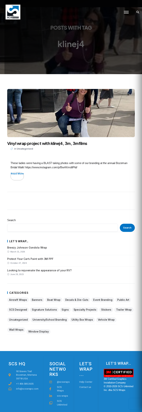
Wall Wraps (16, 329)
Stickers (106, 309)
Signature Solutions (44, 309)
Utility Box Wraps (82, 319)
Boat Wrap (53, 299)
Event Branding (102, 299)
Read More (17, 173)
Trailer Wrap (124, 309)
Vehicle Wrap (106, 319)
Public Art (123, 299)
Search (11, 220)
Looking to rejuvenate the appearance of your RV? (39, 270)
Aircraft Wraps (18, 299)
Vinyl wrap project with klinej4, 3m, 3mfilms (47, 143)
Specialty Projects (85, 309)
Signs (65, 309)
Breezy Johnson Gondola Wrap (27, 247)
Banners (37, 299)
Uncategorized (25, 148)
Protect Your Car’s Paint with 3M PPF (30, 258)
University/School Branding (50, 319)
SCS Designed (18, 309)
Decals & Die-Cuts (76, 299)
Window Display (38, 331)
